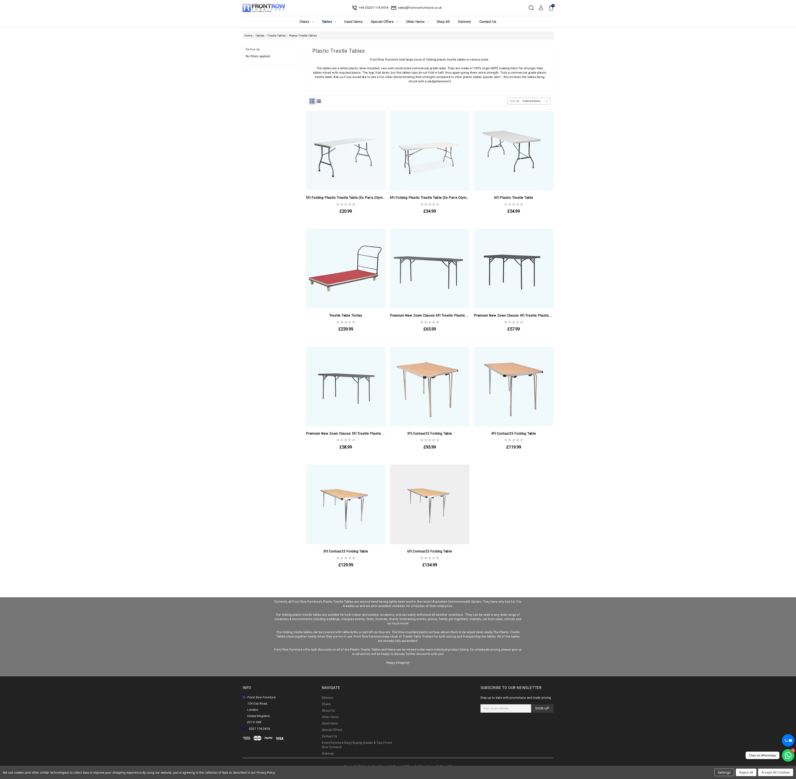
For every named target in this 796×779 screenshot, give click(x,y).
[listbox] (536, 101)
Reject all (746, 772)
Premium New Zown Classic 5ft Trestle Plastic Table (346, 433)
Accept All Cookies (775, 772)
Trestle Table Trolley (345, 315)
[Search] (531, 7)
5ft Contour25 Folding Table (345, 551)
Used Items (353, 22)
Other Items (415, 22)
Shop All (443, 22)
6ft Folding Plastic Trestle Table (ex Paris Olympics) (430, 198)
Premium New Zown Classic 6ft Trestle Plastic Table (430, 315)
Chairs (304, 22)
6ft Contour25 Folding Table (429, 551)
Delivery (464, 22)
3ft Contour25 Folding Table (429, 433)
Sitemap (328, 753)
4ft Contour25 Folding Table (513, 433)
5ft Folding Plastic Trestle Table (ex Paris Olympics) (346, 198)
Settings (724, 772)
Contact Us (487, 22)
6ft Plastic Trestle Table (513, 198)
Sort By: (515, 100)
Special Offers (382, 22)
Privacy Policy (266, 772)
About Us (328, 710)
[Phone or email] (788, 740)
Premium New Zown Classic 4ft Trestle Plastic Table (513, 315)
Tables (327, 22)
